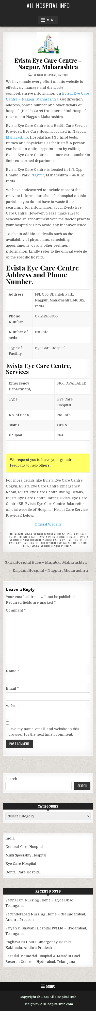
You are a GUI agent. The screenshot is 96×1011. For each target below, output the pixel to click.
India (10, 838)
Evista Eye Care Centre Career (59, 537)
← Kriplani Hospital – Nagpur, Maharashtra (48, 571)
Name (12, 671)
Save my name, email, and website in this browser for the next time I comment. (43, 731)
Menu (51, 20)
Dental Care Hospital (23, 872)
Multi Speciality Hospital (25, 855)
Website (12, 706)
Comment (16, 610)
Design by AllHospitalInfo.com (48, 1004)
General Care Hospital (24, 847)
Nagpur (63, 75)
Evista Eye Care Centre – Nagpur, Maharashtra (48, 63)
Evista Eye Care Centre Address (44, 534)
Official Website (48, 524)
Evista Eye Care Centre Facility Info (32, 543)
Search (11, 779)
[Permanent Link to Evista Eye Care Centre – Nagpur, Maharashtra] (48, 43)
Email (12, 688)
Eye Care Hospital (44, 75)
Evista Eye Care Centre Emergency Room (48, 538)
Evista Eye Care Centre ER (70, 540)
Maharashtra (17, 137)
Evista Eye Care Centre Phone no (52, 546)
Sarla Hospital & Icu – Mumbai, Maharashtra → (48, 562)
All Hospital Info (48, 5)
